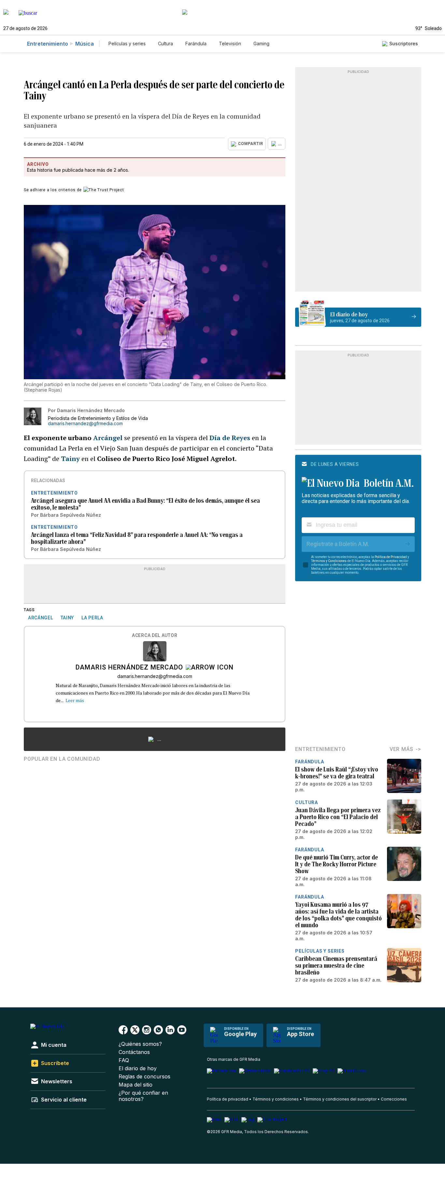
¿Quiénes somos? (140, 1044)
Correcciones (394, 1099)
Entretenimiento (47, 43)
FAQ (124, 1060)
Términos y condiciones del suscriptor (340, 1099)
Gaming (261, 43)
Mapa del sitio (135, 1085)
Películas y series (127, 43)
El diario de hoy (138, 1068)
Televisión (230, 43)
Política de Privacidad (391, 557)
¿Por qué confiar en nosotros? (143, 1096)
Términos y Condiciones (329, 561)
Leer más (74, 700)
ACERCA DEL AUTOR (154, 635)
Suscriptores (403, 43)
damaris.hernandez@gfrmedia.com (85, 423)
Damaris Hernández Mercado (129, 668)
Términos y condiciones (275, 1099)
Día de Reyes (229, 437)
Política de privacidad (227, 1099)
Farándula (196, 43)
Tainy (70, 458)
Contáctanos (134, 1052)
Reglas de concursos (144, 1077)
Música (84, 43)
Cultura (165, 43)
